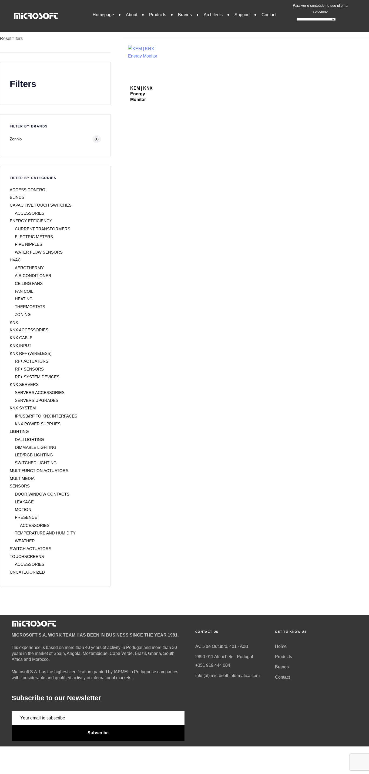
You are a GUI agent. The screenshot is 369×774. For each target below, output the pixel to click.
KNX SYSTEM (23, 408)
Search (7, 9)
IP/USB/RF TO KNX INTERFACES (46, 416)
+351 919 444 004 (212, 665)
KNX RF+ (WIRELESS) (31, 353)
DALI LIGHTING (29, 439)
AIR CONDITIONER (33, 275)
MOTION (23, 509)
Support (242, 14)
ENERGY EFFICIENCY (31, 220)
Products (157, 14)
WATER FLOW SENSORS (39, 252)
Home (281, 646)
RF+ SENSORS (29, 369)
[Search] (101, 21)
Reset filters (11, 38)
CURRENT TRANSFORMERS (42, 229)
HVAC (15, 260)
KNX (14, 322)
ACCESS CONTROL (29, 189)
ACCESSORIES (29, 213)
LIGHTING (19, 431)
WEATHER (25, 541)
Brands (185, 14)
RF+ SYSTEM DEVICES (37, 377)
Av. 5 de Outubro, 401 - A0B (221, 646)
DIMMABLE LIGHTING (35, 447)
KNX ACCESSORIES (29, 330)
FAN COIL (24, 291)
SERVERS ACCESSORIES (40, 392)
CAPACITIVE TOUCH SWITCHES (41, 205)
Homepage (103, 14)
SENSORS (20, 486)
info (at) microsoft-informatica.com (227, 675)
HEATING (24, 299)
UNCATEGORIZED (27, 572)
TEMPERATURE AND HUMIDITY (45, 533)
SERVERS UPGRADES (36, 400)
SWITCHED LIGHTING (36, 462)
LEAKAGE (24, 502)
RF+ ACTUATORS (31, 361)
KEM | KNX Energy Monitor (141, 94)
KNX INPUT (20, 345)
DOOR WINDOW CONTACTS (42, 494)
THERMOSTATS (30, 306)
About (131, 14)
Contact (268, 14)
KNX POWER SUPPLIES (38, 424)
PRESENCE (26, 517)
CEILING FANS (29, 283)
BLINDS (17, 197)
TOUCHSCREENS (27, 556)
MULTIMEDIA (22, 478)
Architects (213, 14)
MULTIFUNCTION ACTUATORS (39, 470)
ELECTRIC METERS (34, 236)
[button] (141, 30)
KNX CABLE (21, 337)
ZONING (23, 314)
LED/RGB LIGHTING (34, 455)
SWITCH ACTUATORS (30, 548)
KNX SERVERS (24, 384)
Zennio (16, 139)
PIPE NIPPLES (28, 244)
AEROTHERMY (29, 267)
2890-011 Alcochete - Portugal (224, 656)
